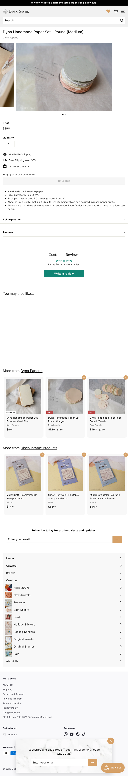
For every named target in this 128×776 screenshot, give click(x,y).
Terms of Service (12, 703)
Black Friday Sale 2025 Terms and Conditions (27, 717)
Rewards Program (12, 698)
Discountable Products (39, 448)
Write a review (64, 273)
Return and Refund (13, 694)
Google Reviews (11, 712)
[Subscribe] (92, 762)
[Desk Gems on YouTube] (72, 734)
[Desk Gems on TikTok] (84, 734)
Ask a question (12, 219)
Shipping (7, 174)
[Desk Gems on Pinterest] (78, 734)
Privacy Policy (10, 707)
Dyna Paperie (10, 37)
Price (6, 122)
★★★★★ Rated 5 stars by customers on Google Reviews (63, 2)
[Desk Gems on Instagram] (66, 734)
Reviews (8, 232)
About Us (8, 685)
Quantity (8, 137)
